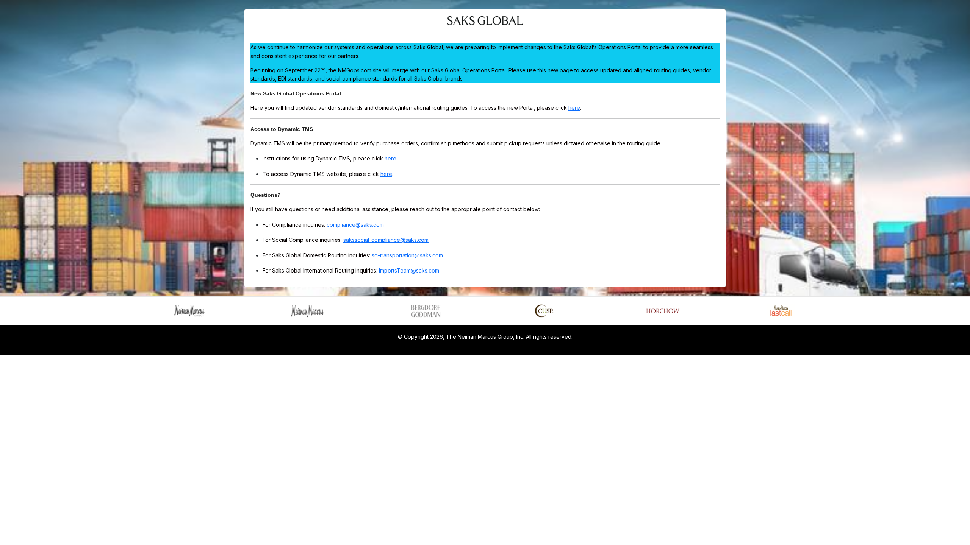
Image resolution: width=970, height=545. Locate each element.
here (574, 107)
